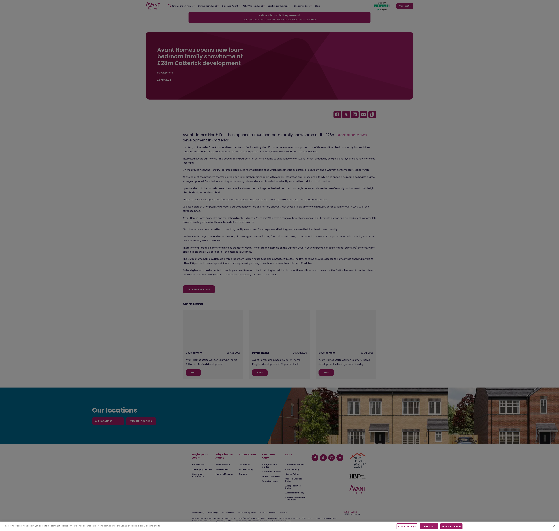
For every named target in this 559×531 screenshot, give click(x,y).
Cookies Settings (407, 526)
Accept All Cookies (451, 526)
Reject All (429, 526)
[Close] (554, 526)
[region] (279, 526)
